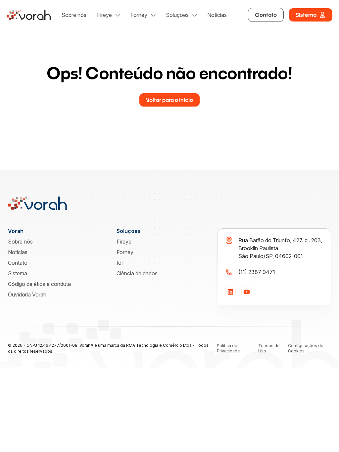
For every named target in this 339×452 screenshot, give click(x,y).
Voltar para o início (169, 100)
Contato (266, 15)
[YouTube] (246, 292)
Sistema (306, 15)
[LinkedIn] (230, 292)
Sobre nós (74, 15)
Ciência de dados (137, 273)
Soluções (177, 15)
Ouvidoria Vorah (27, 294)
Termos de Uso (269, 348)
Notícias (217, 15)
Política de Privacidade (228, 348)
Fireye (104, 15)
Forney (138, 15)
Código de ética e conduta (39, 284)
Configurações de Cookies (305, 348)
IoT (121, 262)
